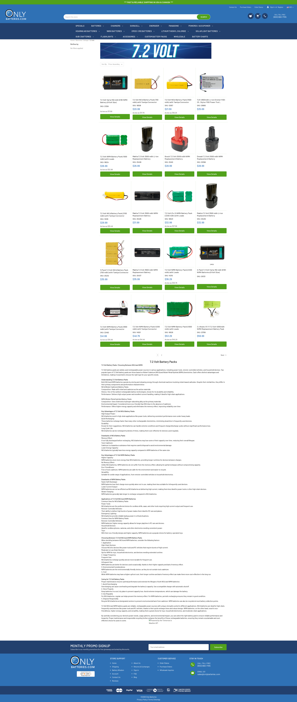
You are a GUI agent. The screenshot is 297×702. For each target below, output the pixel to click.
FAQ (135, 674)
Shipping (115, 667)
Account (115, 674)
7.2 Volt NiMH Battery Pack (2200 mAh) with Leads (178, 271)
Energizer (154, 26)
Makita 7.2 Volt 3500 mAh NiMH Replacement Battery (145, 271)
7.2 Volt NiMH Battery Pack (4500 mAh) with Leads (178, 328)
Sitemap (157, 700)
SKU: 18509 (137, 105)
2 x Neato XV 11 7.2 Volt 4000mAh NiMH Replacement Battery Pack (210, 328)
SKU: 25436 (137, 219)
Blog (135, 677)
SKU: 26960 (201, 105)
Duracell (135, 26)
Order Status (259, 7)
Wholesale (179, 36)
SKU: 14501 (137, 332)
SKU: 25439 (201, 219)
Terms (150, 700)
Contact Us (233, 7)
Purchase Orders (245, 7)
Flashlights (107, 36)
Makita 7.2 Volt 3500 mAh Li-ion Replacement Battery (210, 214)
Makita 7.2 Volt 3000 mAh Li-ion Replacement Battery (146, 157)
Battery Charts (200, 36)
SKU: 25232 (104, 276)
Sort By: (104, 64)
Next (223, 355)
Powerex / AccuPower (200, 26)
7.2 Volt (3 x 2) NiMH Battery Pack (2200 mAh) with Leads (178, 214)
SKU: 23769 (201, 332)
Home (114, 663)
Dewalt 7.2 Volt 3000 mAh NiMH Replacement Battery (210, 157)
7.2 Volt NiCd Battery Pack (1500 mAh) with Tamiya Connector (178, 101)
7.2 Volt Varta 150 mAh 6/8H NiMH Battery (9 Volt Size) (114, 101)
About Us (137, 663)
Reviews (115, 681)
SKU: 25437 (137, 276)
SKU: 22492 (104, 332)
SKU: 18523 (169, 219)
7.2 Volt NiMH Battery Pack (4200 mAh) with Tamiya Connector (146, 328)
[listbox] (116, 64)
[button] (251, 16)
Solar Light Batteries (207, 31)
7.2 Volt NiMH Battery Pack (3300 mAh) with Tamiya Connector (113, 328)
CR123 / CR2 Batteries (142, 31)
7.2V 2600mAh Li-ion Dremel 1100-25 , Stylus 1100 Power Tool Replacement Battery (211, 101)
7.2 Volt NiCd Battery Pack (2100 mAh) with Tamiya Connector (113, 214)
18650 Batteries (114, 31)
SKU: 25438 (137, 162)
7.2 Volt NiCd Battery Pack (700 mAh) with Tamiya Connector (145, 101)
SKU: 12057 (169, 105)
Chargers (116, 26)
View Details (115, 117)
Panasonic (174, 26)
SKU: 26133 (201, 276)
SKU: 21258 (104, 106)
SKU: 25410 (169, 162)
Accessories (129, 36)
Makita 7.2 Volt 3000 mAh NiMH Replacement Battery (145, 214)
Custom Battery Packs (156, 36)
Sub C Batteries (83, 36)
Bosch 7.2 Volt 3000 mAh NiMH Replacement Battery (177, 157)
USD (290, 7)
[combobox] (137, 17)
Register (280, 7)
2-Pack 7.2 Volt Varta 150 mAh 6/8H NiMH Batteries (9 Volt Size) (211, 271)
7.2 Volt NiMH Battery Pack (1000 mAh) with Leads (113, 157)
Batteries (96, 26)
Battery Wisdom (118, 670)
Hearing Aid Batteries (86, 31)
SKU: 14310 (169, 276)
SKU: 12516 (104, 219)
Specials (80, 26)
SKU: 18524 (104, 162)
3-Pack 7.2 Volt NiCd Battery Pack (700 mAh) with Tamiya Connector (114, 271)
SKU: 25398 (201, 162)
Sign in (270, 7)
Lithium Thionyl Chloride (173, 31)
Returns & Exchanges (142, 667)
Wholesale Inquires (167, 670)
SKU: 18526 (169, 332)
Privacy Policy (142, 700)
